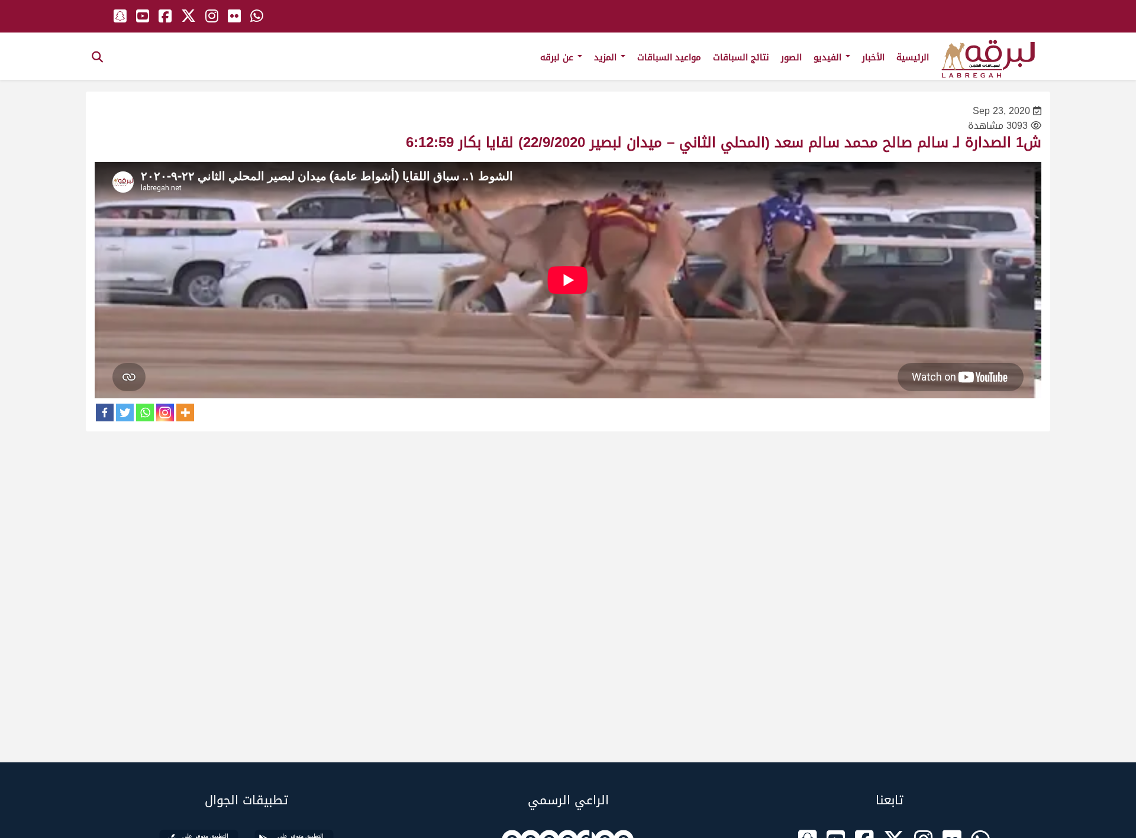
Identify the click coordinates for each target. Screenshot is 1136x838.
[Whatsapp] (145, 412)
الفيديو (829, 57)
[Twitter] (125, 412)
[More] (185, 412)
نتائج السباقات (741, 57)
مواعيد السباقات (669, 57)
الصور (791, 57)
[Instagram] (165, 412)
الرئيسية (912, 57)
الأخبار (873, 57)
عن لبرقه (558, 57)
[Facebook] (105, 412)
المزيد (606, 57)
